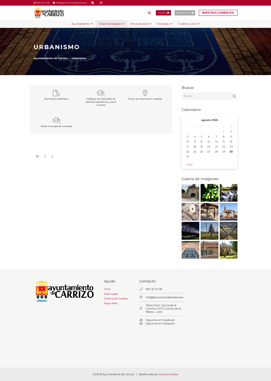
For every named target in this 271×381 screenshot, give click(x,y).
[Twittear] (45, 156)
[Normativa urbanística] (56, 93)
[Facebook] (92, 2)
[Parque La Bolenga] (209, 231)
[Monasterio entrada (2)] (228, 250)
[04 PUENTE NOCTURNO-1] (190, 231)
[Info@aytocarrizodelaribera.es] (142, 297)
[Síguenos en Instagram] (142, 323)
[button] (149, 12)
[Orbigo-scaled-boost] (228, 193)
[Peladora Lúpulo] (209, 250)
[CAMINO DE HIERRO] (228, 231)
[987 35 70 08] (142, 289)
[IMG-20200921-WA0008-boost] (209, 193)
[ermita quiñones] (228, 212)
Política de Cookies (116, 298)
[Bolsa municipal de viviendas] (56, 120)
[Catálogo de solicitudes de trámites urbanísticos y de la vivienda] (100, 93)
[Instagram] (101, 2)
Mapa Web (110, 303)
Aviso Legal (111, 293)
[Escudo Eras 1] (190, 250)
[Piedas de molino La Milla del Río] (190, 212)
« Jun (189, 164)
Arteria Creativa (168, 374)
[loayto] (49, 13)
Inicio (107, 289)
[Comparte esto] (37, 156)
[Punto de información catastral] (145, 93)
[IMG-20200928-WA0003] (190, 193)
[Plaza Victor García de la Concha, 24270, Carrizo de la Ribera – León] (142, 308)
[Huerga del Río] (209, 212)
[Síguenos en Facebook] (142, 320)
